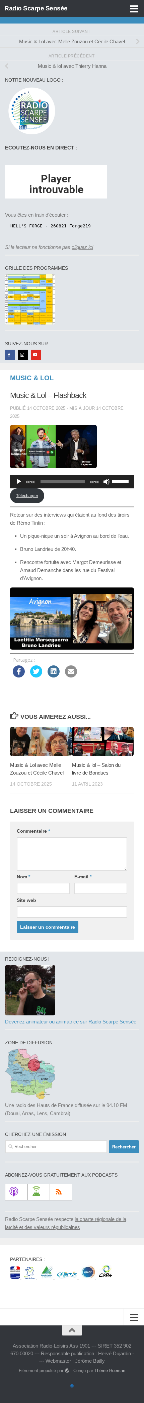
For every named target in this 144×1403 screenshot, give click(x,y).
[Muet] (106, 481)
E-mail (82, 876)
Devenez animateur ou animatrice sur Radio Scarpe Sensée (70, 1021)
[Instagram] (23, 355)
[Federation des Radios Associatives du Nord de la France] (88, 1277)
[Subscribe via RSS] (61, 1192)
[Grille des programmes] (30, 322)
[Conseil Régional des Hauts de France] (30, 1277)
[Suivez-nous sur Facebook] (72, 1386)
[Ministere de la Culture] (15, 1277)
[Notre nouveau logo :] (30, 134)
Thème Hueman (109, 1370)
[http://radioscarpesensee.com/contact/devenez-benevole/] (30, 1013)
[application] (72, 481)
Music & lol (32, 378)
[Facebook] (10, 355)
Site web (26, 900)
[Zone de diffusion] (30, 1097)
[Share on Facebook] (19, 675)
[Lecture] (18, 481)
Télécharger (27, 495)
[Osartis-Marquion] (68, 1277)
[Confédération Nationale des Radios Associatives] (105, 1277)
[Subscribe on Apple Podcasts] (16, 1192)
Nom (23, 876)
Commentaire (33, 831)
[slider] (121, 481)
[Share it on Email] (71, 675)
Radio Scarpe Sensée (36, 8)
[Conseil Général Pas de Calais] (47, 1277)
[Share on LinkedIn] (54, 675)
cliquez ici (82, 247)
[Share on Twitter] (36, 675)
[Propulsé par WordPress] (67, 1370)
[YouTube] (36, 355)
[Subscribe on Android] (38, 1192)
